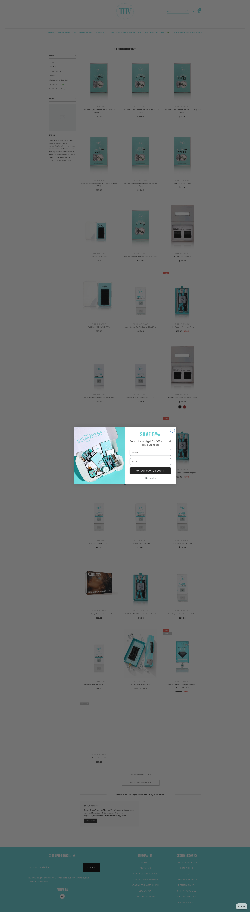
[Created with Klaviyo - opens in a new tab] (125, 484)
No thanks (150, 478)
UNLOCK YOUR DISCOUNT (150, 470)
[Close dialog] (172, 430)
